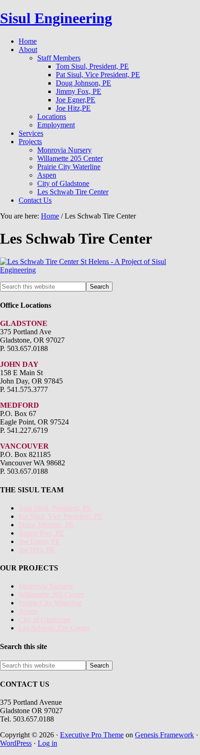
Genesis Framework (164, 735)
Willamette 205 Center (51, 594)
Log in (47, 743)
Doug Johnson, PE (46, 525)
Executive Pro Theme (92, 735)
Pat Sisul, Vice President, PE (61, 516)
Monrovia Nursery (46, 586)
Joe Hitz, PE (37, 550)
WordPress (16, 743)
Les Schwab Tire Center (54, 628)
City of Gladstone (45, 619)
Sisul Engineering (56, 18)
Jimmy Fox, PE (41, 533)
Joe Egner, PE (39, 541)
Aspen (28, 611)
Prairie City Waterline (50, 603)
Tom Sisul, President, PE (55, 508)
